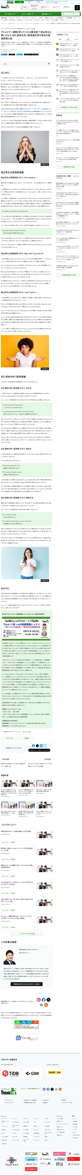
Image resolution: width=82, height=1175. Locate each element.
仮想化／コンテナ (49, 18)
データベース (5, 1126)
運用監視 (25, 1136)
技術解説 (75, 1121)
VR (43, 19)
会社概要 (45, 1102)
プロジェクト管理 (48, 1133)
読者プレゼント (44, 7)
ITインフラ (11, 18)
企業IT (29, 2)
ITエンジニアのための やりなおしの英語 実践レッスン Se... (32, 23)
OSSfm (62, 19)
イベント (75, 1129)
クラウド (41, 18)
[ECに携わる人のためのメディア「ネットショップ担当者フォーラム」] (73, 1160)
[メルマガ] (39, 1000)
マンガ (47, 19)
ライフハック (37, 1140)
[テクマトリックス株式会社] (55, 1072)
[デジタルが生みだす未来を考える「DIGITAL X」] (45, 1165)
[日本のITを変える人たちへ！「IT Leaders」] (45, 1160)
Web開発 (47, 1126)
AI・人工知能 (4, 19)
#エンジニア (18, 732)
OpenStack (20, 19)
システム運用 (5, 1136)
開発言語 (25, 1126)
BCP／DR (15, 1136)
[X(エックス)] (48, 1000)
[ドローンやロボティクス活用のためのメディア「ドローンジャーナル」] (59, 1165)
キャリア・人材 (16, 1140)
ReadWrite (75, 1137)
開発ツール (36, 1126)
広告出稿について (67, 7)
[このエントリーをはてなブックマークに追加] (41, 745)
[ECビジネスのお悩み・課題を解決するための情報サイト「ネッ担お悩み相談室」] (31, 1170)
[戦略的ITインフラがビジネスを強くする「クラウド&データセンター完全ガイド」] (31, 1154)
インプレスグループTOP (67, 1102)
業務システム (60, 1121)
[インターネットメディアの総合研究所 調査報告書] (73, 1154)
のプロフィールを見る (27, 984)
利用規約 (64, 1100)
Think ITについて (56, 7)
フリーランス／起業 (27, 1140)
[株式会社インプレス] (12, 1161)
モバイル (36, 1129)
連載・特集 (3, 18)
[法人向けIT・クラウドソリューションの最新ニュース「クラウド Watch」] (31, 1160)
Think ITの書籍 (54, 19)
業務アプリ (4, 1129)
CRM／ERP (47, 1129)
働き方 (46, 1136)
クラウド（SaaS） (16, 1129)
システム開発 (69, 18)
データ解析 (26, 1129)
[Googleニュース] (41, 1005)
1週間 (68, 39)
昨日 (60, 39)
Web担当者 (48, 1)
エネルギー (48, 2)
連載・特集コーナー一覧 (14, 23)
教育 (46, 1140)
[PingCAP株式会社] (10, 1073)
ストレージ (33, 18)
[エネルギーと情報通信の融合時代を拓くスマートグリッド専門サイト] (59, 1160)
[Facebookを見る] (48, 1089)
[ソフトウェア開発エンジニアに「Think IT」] (45, 1154)
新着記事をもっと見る (69, 167)
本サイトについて (8, 1100)
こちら (10, 726)
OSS (3, 1133)
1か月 (76, 39)
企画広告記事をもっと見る (69, 275)
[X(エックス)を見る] (52, 1089)
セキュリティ (36, 1136)
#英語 (29, 732)
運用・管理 (36, 1133)
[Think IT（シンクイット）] (8, 1093)
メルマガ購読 (23, 7)
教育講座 (55, 2)
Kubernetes (12, 19)
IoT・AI (56, 1)
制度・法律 (4, 1143)
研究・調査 (65, 1)
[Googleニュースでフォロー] (56, 1089)
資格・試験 (4, 1140)
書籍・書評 (75, 1124)
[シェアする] (33, 745)
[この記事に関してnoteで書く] (45, 745)
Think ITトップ (4, 23)
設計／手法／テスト (16, 1126)
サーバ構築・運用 (61, 1132)
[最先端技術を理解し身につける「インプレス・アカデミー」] (73, 1165)
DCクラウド (60, 1)
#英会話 (24, 732)
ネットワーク (26, 18)
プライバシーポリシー (9, 1102)
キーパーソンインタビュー (62, 1124)
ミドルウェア (47, 1122)
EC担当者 (52, 1)
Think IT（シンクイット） (8, 6)
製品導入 (39, 2)
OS (75, 18)
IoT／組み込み (59, 18)
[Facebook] (44, 1000)
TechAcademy (76, 1135)
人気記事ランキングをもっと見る (69, 107)
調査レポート (60, 1126)
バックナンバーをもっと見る (28, 934)
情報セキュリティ (60, 1129)
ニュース (75, 1118)
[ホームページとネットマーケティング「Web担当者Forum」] (59, 1154)
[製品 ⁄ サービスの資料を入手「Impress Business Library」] (31, 1165)
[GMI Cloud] (32, 1073)
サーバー (18, 18)
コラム (74, 1132)
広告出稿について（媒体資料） (30, 1100)
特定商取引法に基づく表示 (30, 1102)
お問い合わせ (46, 1100)
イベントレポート (28, 19)
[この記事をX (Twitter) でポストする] (37, 745)
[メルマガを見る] (44, 1089)
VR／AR (14, 1133)
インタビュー (37, 19)
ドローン (52, 2)
